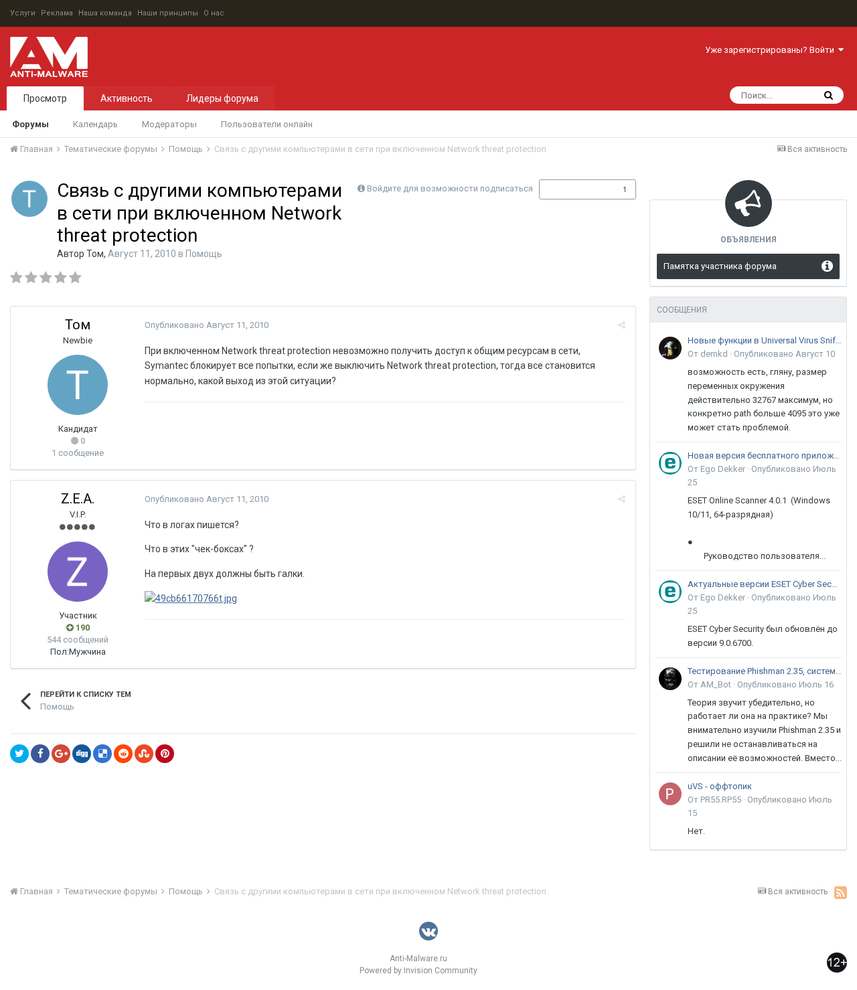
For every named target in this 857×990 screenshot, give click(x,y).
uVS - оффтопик (720, 786)
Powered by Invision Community (418, 970)
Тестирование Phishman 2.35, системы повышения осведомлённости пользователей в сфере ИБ (765, 671)
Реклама (57, 13)
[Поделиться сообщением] (621, 325)
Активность (126, 98)
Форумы (30, 124)
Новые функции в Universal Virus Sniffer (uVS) (765, 340)
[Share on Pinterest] (164, 753)
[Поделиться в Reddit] (123, 753)
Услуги (22, 13)
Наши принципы (167, 13)
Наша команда (105, 13)
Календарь (95, 124)
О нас (214, 13)
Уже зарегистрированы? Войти (771, 50)
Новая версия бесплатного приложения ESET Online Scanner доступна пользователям (765, 455)
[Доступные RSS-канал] (840, 892)
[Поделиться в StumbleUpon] (144, 753)
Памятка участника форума (720, 266)
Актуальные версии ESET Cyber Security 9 (765, 584)
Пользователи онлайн (267, 124)
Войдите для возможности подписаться (450, 188)
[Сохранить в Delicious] (102, 753)
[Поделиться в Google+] (61, 753)
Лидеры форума (222, 98)
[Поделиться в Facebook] (40, 753)
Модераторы (169, 124)
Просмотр (45, 98)
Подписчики (573, 189)
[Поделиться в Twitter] (19, 753)
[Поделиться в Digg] (81, 753)
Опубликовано (206, 325)
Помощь (203, 253)
